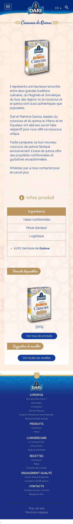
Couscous (36, 428)
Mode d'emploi (36, 228)
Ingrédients (36, 211)
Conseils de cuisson (36, 468)
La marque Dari (36, 442)
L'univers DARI (36, 437)
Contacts (36, 486)
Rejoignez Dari (36, 494)
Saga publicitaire (36, 450)
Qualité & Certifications (36, 481)
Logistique (36, 236)
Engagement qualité (36, 473)
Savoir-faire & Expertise (36, 477)
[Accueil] (34, 4)
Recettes (36, 455)
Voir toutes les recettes (37, 357)
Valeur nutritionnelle (36, 219)
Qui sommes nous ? (36, 399)
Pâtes (36, 432)
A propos (36, 394)
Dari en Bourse (36, 411)
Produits (36, 423)
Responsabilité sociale (36, 419)
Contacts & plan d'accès (36, 490)
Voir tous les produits (39, 335)
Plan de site (37, 508)
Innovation (36, 407)
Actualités (36, 403)
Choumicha (37, 446)
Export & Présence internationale (36, 415)
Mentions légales (36, 512)
